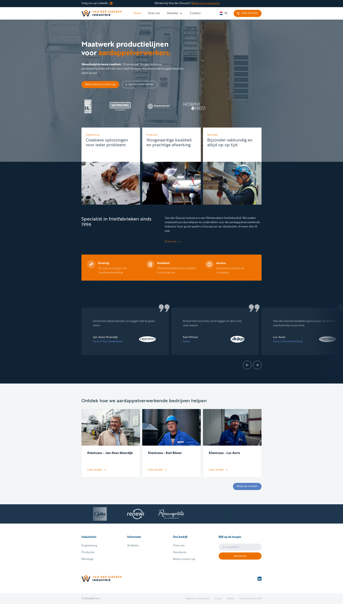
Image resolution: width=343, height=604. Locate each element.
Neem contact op (184, 559)
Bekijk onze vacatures (206, 3)
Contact (195, 13)
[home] (101, 13)
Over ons (154, 13)
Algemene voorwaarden (197, 599)
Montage (87, 559)
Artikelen (133, 545)
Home (137, 13)
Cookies (230, 599)
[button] (174, 13)
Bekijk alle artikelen (247, 486)
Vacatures (179, 552)
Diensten (172, 13)
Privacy (218, 599)
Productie (87, 552)
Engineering (89, 545)
